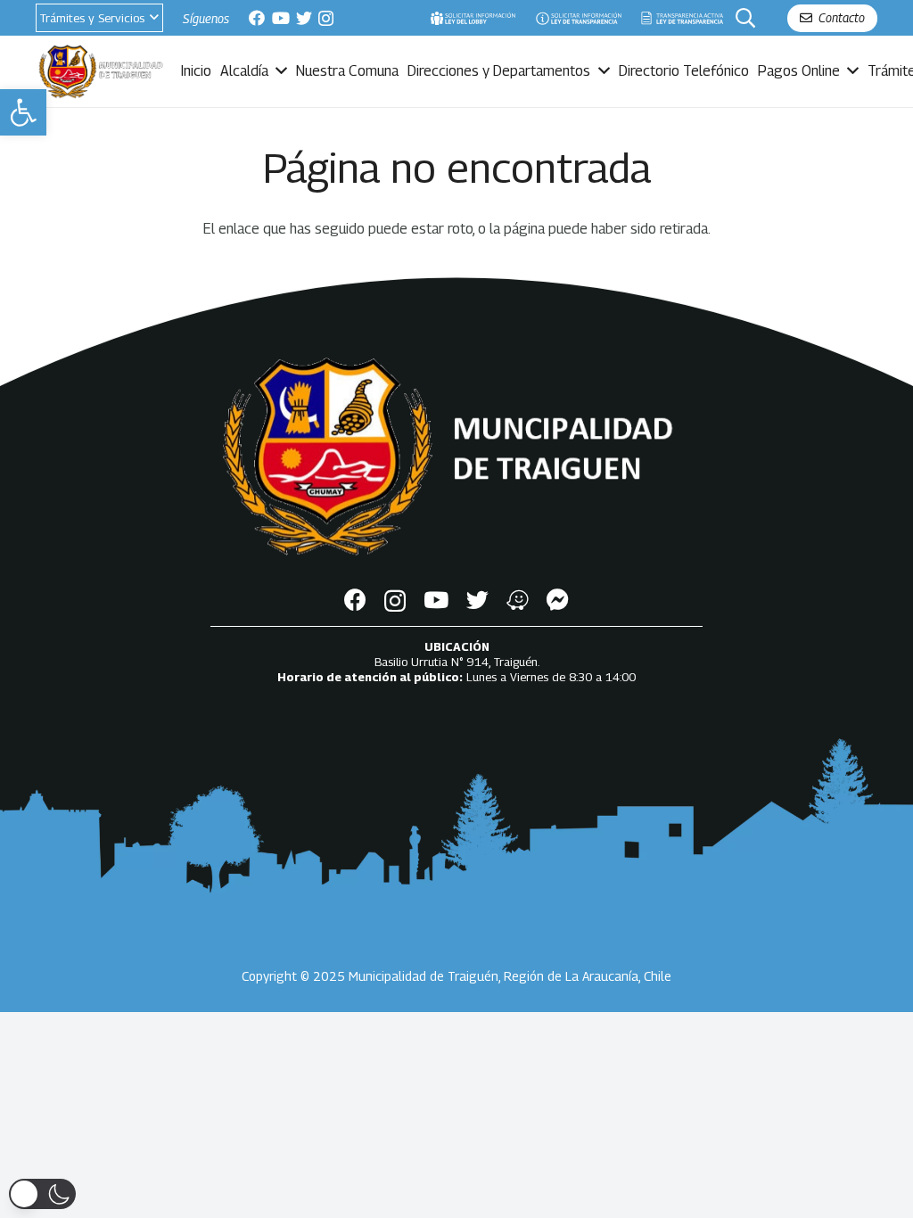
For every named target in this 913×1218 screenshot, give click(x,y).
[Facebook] (257, 18)
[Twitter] (304, 18)
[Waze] (517, 599)
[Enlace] (472, 18)
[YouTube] (281, 18)
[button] (23, 112)
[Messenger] (558, 599)
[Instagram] (325, 19)
